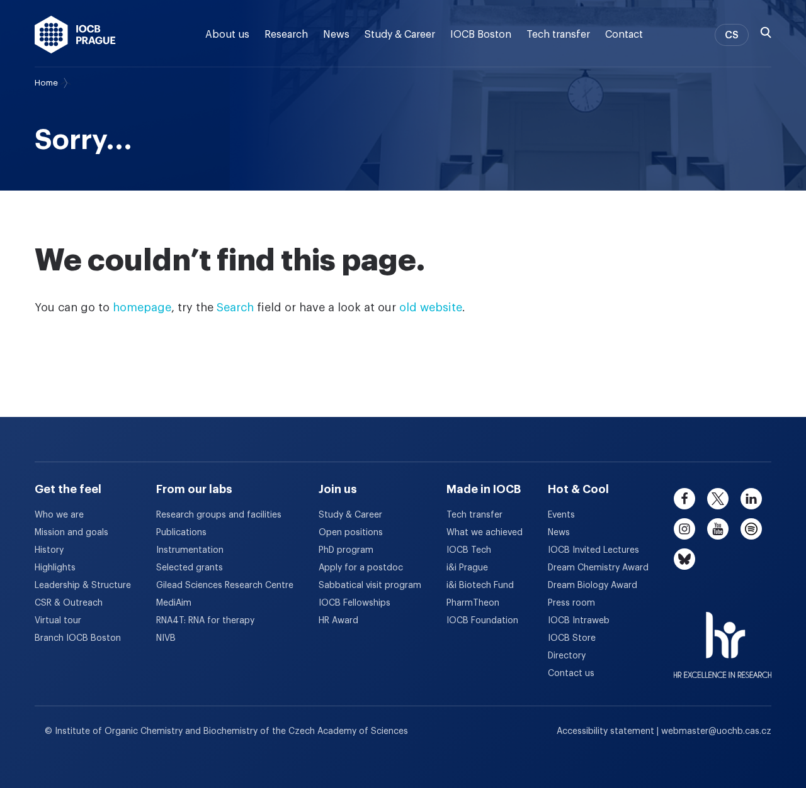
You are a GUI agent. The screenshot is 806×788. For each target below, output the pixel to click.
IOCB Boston (480, 35)
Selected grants (189, 567)
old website (430, 307)
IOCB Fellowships (354, 603)
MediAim (173, 603)
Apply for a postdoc (361, 567)
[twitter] (718, 498)
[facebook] (684, 498)
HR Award (338, 620)
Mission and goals (71, 532)
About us (227, 35)
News (336, 35)
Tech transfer (558, 35)
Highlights (55, 567)
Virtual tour (58, 620)
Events (561, 515)
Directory (567, 656)
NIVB (166, 638)
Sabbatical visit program (370, 585)
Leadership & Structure (83, 585)
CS (732, 35)
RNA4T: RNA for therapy (205, 620)
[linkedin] (751, 498)
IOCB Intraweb (579, 620)
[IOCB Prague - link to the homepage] (75, 34)
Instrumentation (190, 550)
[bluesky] (684, 559)
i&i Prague (467, 567)
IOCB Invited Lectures (593, 550)
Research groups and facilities (218, 515)
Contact (624, 35)
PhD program (346, 550)
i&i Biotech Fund (480, 585)
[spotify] (751, 529)
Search (235, 307)
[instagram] (684, 529)
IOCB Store (572, 638)
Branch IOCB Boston (78, 638)
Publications (181, 532)
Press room (571, 603)
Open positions (351, 532)
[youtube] (718, 529)
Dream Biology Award (592, 585)
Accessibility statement (607, 731)
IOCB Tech (468, 550)
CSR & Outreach (69, 603)
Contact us (571, 673)
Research (286, 35)
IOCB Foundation (482, 620)
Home (46, 83)
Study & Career (400, 35)
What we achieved (484, 532)
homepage (142, 307)
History (49, 550)
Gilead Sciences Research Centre (224, 585)
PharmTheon (472, 603)
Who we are (59, 515)
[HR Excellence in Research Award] (722, 637)
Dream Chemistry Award (598, 567)
